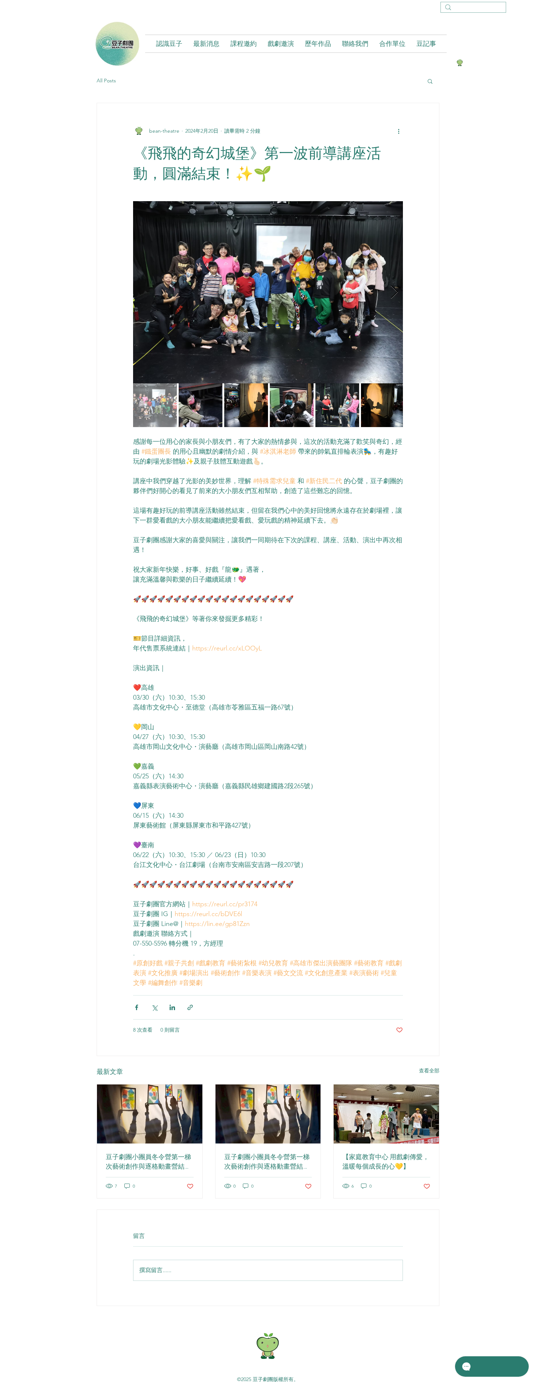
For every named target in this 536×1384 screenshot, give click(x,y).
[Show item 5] (337, 405)
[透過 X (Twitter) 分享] (154, 1007)
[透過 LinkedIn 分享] (172, 1007)
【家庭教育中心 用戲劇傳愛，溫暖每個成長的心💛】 (385, 1161)
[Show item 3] (246, 405)
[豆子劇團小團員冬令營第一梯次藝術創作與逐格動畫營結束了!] (149, 1113)
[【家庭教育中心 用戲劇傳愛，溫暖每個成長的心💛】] (386, 1113)
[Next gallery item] (394, 292)
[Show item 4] (292, 405)
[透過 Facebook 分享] (136, 1007)
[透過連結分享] (190, 1007)
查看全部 (429, 1070)
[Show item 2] (200, 405)
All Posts (106, 80)
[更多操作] (398, 130)
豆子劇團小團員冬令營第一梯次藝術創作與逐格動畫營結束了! (148, 1161)
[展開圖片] (268, 292)
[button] (430, 81)
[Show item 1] (155, 405)
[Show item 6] (383, 405)
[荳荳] (459, 62)
